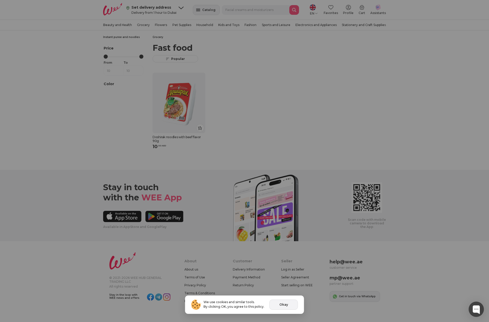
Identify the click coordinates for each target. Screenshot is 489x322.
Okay (283, 304)
